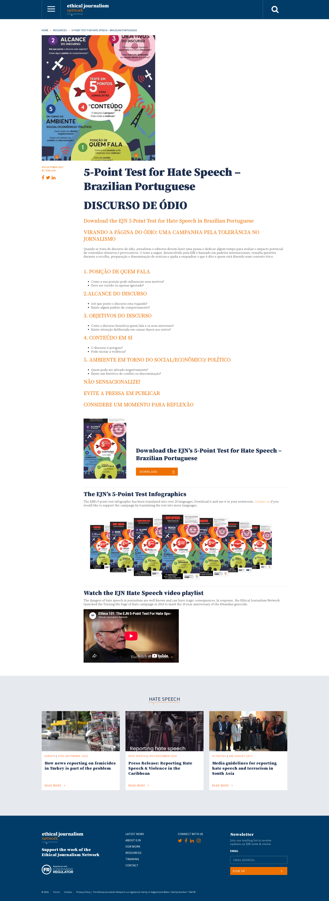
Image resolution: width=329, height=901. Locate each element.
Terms (56, 892)
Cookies (68, 892)
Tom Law (50, 170)
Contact (131, 865)
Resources (60, 30)
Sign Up (239, 871)
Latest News (134, 834)
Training (132, 859)
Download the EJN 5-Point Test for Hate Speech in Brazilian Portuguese (169, 221)
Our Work (132, 846)
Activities (219, 756)
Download (148, 472)
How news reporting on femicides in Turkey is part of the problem (80, 766)
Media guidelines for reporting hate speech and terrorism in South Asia (244, 768)
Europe (50, 756)
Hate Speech (137, 756)
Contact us (262, 502)
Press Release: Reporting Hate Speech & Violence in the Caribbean (160, 768)
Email (235, 851)
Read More (53, 785)
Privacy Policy (83, 892)
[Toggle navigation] (51, 9)
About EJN (133, 840)
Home (45, 30)
